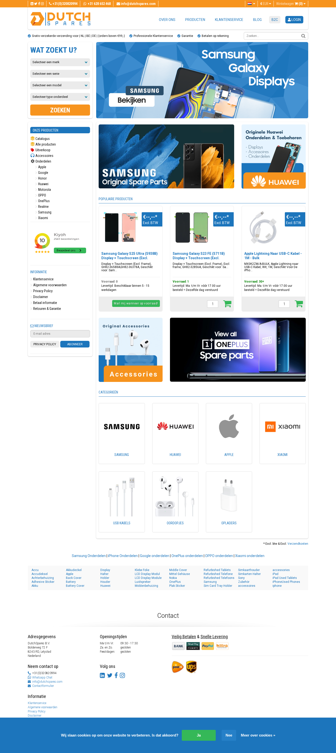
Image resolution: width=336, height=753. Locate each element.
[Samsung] (122, 462)
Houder (105, 582)
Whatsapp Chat (42, 677)
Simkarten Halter (249, 574)
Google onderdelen (154, 556)
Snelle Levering (214, 636)
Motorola (44, 190)
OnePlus (43, 201)
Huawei (42, 184)
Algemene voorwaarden (49, 285)
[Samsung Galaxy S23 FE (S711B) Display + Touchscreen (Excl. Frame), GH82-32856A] (192, 228)
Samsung (44, 212)
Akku (34, 585)
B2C (275, 20)
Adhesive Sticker (42, 582)
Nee (229, 735)
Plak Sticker (177, 585)
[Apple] (229, 462)
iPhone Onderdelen (123, 556)
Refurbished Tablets (217, 570)
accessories (281, 570)
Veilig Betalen (184, 636)
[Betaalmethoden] (193, 646)
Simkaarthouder (249, 570)
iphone (277, 585)
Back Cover (73, 578)
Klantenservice (229, 20)
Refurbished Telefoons (219, 578)
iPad (275, 574)
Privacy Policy (42, 291)
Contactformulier (43, 686)
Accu (35, 570)
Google (42, 173)
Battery (71, 582)
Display (105, 570)
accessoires (246, 585)
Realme (43, 207)
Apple (41, 167)
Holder (104, 578)
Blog (257, 20)
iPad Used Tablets (285, 578)
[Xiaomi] (283, 462)
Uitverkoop (42, 150)
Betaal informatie (44, 303)
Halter (104, 574)
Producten (195, 20)
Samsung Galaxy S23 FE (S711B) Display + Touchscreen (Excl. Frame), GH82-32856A (199, 258)
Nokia (173, 578)
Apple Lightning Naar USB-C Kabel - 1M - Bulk (273, 256)
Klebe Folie (142, 570)
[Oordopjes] (175, 530)
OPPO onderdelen (219, 556)
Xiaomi (42, 218)
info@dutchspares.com (47, 681)
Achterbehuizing (42, 578)
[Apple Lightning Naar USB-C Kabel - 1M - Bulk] (263, 228)
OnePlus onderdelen (187, 556)
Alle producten (45, 144)
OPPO (41, 195)
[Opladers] (229, 530)
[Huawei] (175, 462)
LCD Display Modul (147, 574)
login (296, 20)
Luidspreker (143, 582)
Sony (241, 578)
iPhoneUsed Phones (286, 582)
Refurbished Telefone (218, 574)
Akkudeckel (74, 570)
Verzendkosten (298, 543)
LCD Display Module (148, 578)
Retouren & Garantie (46, 309)
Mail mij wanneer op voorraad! (136, 303)
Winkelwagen (289, 4)
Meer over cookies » (258, 735)
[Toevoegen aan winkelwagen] (227, 303)
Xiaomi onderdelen (249, 556)
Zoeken (60, 110)
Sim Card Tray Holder (218, 585)
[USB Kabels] (122, 530)
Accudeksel (39, 574)
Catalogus (42, 139)
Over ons (167, 20)
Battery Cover (75, 585)
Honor (42, 178)
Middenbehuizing (146, 585)
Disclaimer (40, 297)
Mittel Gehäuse (179, 574)
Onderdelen (43, 161)
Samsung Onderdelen (89, 556)
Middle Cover (178, 570)
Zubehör (243, 582)
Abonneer (75, 344)
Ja (199, 735)
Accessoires (44, 156)
